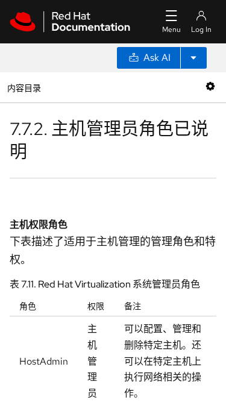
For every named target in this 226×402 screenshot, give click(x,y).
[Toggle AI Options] (193, 58)
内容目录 (24, 87)
